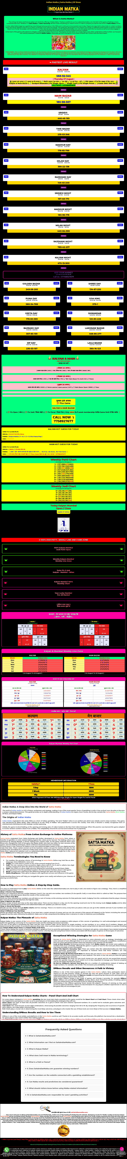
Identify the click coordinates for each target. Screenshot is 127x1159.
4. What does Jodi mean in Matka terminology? (47, 1055)
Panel (120, 69)
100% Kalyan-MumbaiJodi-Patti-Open (63, 549)
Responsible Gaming (46, 1144)
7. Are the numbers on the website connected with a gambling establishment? (61, 1075)
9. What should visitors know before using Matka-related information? (57, 1088)
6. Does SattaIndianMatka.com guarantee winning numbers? (53, 1069)
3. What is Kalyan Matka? (37, 1049)
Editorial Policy (85, 1144)
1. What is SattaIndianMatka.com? (41, 1036)
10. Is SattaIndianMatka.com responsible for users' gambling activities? (57, 1095)
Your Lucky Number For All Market (63, 594)
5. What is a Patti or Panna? (38, 1062)
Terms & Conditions (67, 1144)
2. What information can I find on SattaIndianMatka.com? (51, 1042)
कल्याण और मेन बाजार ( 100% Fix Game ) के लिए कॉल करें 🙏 (6, 1155)
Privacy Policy (57, 1144)
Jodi (6, 69)
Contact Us (93, 1144)
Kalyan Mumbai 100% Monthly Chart (63, 583)
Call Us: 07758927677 (63, 799)
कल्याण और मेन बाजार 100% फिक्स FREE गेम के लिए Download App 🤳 (121, 1154)
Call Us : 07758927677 (63, 275)
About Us (33, 1144)
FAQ (38, 1144)
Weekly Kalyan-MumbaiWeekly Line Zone (63, 560)
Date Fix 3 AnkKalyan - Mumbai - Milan (63, 571)
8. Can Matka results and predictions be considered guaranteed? (55, 1082)
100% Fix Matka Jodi (32, 705)
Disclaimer (77, 1144)
